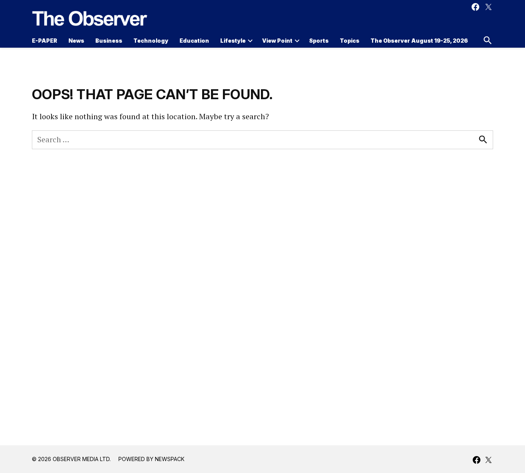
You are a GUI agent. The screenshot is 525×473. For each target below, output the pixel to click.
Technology (150, 40)
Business (108, 40)
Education (194, 40)
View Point (277, 40)
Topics (349, 40)
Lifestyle (233, 40)
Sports (319, 40)
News (76, 40)
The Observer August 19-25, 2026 (419, 40)
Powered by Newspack (151, 459)
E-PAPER (44, 40)
